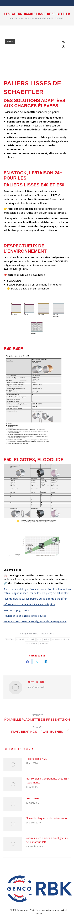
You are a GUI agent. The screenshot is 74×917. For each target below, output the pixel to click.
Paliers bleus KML (36, 758)
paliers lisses (31, 643)
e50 (39, 639)
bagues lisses (22, 639)
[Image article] (12, 764)
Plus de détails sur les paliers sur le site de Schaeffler (35, 598)
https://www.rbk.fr (36, 687)
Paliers (10, 41)
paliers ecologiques (60, 639)
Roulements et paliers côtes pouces (25, 615)
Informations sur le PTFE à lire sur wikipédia (29, 604)
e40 (32, 639)
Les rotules (32, 798)
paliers (46, 639)
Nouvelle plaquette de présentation (47, 818)
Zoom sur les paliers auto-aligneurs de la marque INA (35, 621)
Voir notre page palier (16, 610)
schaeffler (44, 643)
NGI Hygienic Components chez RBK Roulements (47, 780)
